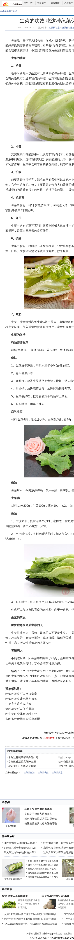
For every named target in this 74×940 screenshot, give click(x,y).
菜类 (15, 11)
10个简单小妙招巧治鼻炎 (55, 895)
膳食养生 (68, 933)
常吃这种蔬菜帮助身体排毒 (22, 757)
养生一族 (28, 3)
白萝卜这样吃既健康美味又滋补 (43, 865)
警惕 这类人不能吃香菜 (15, 895)
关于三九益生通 (33, 933)
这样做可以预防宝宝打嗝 (44, 919)
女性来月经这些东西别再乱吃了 (43, 869)
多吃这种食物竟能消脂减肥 (22, 718)
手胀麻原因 (11, 826)
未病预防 (55, 3)
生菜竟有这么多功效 (18, 703)
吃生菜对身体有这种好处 (21, 713)
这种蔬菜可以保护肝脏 (19, 708)
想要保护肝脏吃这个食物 (21, 765)
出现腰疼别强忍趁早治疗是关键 (43, 873)
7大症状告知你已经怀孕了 (16, 923)
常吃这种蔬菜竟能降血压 (21, 761)
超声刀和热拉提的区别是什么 (40, 818)
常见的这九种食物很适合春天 (20, 852)
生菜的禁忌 (61, 50)
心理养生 (68, 3)
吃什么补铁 (64, 757)
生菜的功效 (18, 58)
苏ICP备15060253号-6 (41, 938)
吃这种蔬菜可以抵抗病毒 (21, 693)
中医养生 (41, 3)
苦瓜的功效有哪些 (13, 879)
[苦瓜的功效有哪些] (13, 876)
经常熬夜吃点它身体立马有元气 (43, 876)
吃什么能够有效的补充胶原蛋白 (43, 861)
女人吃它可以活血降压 (15, 914)
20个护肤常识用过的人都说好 (20, 843)
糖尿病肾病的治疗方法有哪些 (40, 823)
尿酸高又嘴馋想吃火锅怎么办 (20, 847)
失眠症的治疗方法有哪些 (38, 813)
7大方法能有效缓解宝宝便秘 (43, 923)
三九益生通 (5, 11)
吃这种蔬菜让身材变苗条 (21, 698)
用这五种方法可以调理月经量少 (41, 914)
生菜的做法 (29, 772)
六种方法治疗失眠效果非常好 (18, 919)
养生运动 (57, 933)
